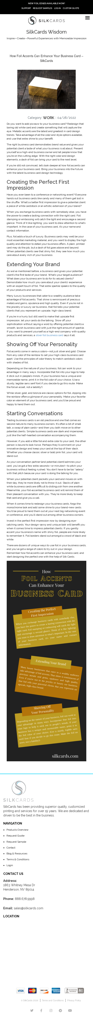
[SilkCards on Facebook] (41, 1011)
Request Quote (15, 835)
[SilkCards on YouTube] (70, 1011)
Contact (10, 847)
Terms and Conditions (53, 1000)
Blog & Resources (16, 853)
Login (9, 865)
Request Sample (16, 841)
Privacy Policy (74, 1000)
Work (48, 118)
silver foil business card (49, 335)
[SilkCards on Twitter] (32, 1011)
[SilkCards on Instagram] (51, 1011)
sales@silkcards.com (28, 908)
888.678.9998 (25, 899)
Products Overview (17, 829)
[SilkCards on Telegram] (60, 1011)
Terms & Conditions (17, 859)
